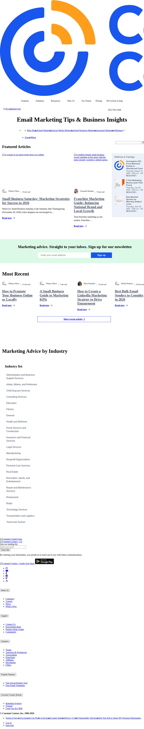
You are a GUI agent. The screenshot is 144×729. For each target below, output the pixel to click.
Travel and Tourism (15, 522)
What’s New (11, 606)
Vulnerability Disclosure (88, 718)
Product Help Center (15, 629)
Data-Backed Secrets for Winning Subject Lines (134, 200)
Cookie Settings (58, 718)
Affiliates (10, 660)
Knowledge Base (13, 627)
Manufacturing (13, 453)
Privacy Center (71, 718)
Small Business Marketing (85, 130)
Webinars (118, 130)
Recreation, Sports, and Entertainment (18, 480)
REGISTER (131, 176)
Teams (8, 650)
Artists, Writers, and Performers (21, 384)
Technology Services (16, 509)
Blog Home (32, 130)
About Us (5, 590)
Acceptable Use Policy (31, 718)
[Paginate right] (124, 130)
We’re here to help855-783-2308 (114, 102)
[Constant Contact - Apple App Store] (17, 563)
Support (4, 616)
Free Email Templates (15, 685)
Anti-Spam (46, 718)
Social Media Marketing (63, 130)
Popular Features (8, 674)
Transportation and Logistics (20, 516)
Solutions (40, 101)
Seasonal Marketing (105, 130)
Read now (7, 218)
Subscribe (5, 550)
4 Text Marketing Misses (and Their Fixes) (134, 182)
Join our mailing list (8, 544)
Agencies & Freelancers (16, 652)
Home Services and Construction (16, 429)
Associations (11, 655)
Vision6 (9, 706)
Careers (9, 601)
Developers (11, 662)
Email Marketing (44, 130)
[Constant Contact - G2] (11, 541)
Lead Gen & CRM (14, 708)
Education (11, 403)
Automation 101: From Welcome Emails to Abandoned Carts (134, 165)
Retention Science (14, 703)
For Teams (86, 101)
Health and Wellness (16, 421)
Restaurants (12, 497)
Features (25, 101)
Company (10, 599)
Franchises (10, 657)
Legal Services (13, 447)
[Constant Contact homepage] (11, 539)
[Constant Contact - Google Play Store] (44, 563)
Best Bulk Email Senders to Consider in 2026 (129, 295)
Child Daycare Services (18, 390)
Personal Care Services (18, 465)
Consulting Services (16, 397)
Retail (9, 503)
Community (11, 632)
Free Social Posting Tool (16, 683)
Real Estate (12, 472)
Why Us (71, 101)
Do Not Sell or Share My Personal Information (120, 718)
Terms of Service (13, 718)
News (8, 604)
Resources (55, 101)
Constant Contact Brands (11, 695)
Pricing (99, 101)
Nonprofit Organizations (18, 459)
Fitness (10, 409)
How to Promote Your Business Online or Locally (17, 295)
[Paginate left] (20, 130)
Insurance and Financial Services (18, 439)
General (10, 415)
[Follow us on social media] (7, 568)
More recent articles (73, 319)
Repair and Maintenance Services (18, 489)
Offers (8, 665)
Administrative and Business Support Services (20, 376)
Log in (10, 109)
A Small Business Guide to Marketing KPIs (54, 295)
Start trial (17, 109)
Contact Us (11, 624)
